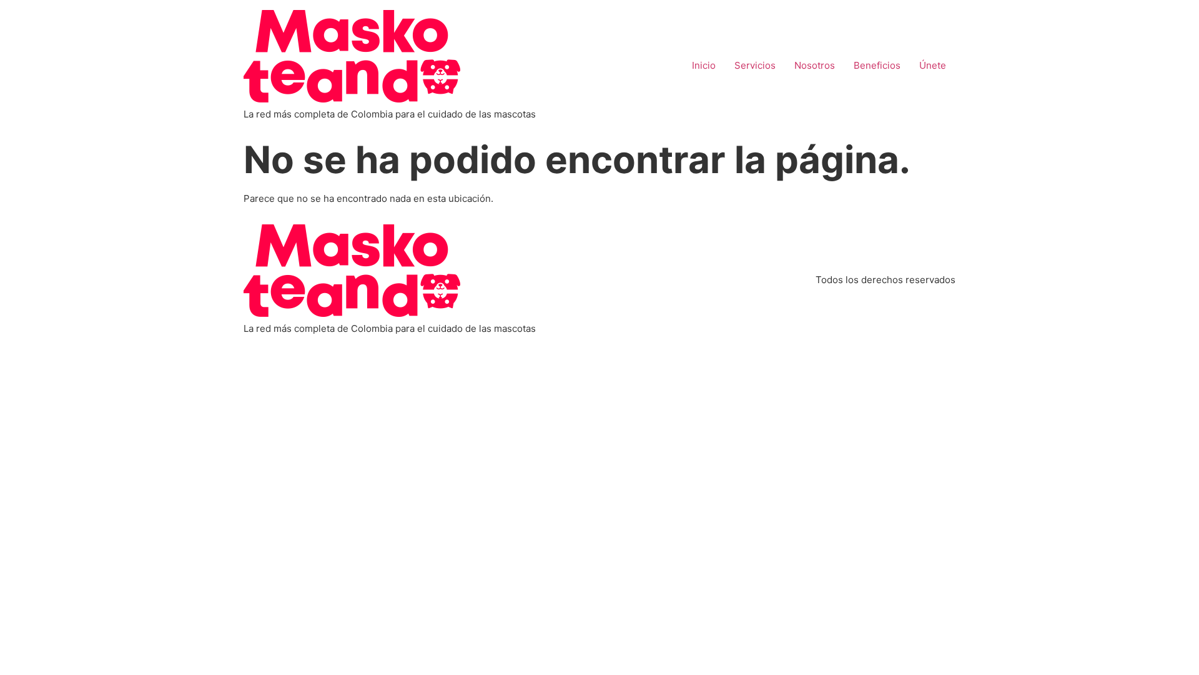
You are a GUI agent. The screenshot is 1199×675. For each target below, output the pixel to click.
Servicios (755, 65)
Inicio (704, 65)
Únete (932, 65)
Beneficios (877, 65)
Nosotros (814, 65)
